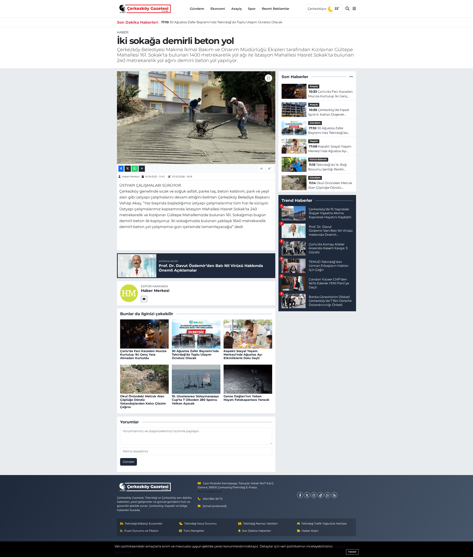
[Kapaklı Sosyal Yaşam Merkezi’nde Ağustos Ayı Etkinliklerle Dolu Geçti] (248, 333)
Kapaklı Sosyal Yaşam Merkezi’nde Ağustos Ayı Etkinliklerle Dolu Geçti (243, 354)
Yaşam (314, 141)
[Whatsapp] (327, 495)
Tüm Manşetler (193, 530)
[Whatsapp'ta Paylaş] (135, 169)
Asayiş (236, 9)
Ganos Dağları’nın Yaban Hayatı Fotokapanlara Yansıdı (246, 398)
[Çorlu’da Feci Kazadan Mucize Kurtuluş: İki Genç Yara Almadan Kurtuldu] (144, 333)
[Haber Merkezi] (129, 293)
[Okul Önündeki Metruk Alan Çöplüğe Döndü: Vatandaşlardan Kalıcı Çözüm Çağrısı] (144, 379)
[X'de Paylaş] (128, 169)
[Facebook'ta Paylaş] (121, 169)
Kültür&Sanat (318, 159)
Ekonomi (217, 9)
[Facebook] (300, 495)
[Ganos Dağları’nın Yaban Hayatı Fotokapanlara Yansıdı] (248, 379)
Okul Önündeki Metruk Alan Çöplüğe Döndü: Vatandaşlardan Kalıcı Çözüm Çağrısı (143, 402)
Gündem (197, 9)
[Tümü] (351, 76)
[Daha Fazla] (142, 169)
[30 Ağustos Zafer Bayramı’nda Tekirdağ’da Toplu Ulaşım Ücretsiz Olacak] (196, 333)
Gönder (129, 462)
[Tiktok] (321, 495)
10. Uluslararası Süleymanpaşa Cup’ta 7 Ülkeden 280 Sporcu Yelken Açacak (195, 400)
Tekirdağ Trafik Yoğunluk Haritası (324, 523)
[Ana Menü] (352, 9)
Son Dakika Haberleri (256, 530)
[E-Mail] (144, 299)
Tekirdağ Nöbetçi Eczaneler (143, 523)
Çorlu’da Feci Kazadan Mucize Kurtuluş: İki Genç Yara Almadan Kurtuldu (143, 354)
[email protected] (210, 491)
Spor (252, 9)
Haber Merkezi (131, 176)
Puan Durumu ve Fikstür (141, 530)
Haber (122, 32)
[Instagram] (314, 495)
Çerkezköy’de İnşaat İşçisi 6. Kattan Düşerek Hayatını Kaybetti (328, 112)
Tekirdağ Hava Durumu (200, 523)
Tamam (352, 552)
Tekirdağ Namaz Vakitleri (260, 523)
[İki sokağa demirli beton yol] (196, 117)
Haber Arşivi (310, 530)
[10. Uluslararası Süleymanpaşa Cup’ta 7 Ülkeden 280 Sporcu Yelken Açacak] (196, 379)
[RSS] (334, 495)
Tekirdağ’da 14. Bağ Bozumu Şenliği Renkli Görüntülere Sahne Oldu (327, 167)
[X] (307, 495)
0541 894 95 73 (212, 499)
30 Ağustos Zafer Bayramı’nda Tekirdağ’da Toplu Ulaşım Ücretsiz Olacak (221, 22)
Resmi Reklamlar (275, 9)
